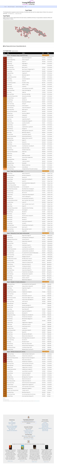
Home (5, 6)
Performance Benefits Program (12, 427)
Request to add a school (18, 13)
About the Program (11, 6)
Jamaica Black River (45, 426)
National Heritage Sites (28, 432)
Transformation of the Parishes (28, 430)
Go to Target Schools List (11, 13)
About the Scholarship (12, 422)
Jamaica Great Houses (45, 424)
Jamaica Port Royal (45, 430)
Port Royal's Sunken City (28, 433)
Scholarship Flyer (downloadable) (12, 430)
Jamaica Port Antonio (45, 427)
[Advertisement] (28, 407)
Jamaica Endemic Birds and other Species (45, 428)
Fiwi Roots (45, 422)
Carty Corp (33, 436)
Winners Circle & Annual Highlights (12, 426)
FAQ (25, 6)
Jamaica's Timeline (45, 423)
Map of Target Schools (12, 428)
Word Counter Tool (12, 429)
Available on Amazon (10, 460)
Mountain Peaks (28, 429)
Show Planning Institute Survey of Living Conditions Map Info (15, 46)
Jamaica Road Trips (45, 429)
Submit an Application (20, 6)
